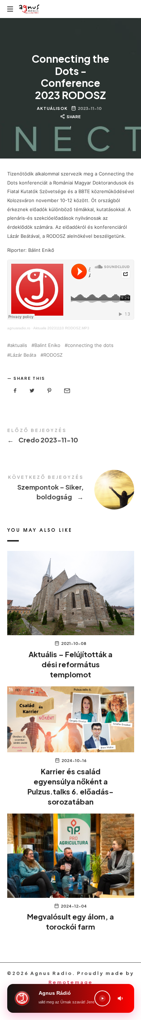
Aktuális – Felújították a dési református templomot (70, 664)
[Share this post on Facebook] (15, 390)
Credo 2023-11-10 (70, 437)
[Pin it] (49, 390)
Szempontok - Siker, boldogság (70, 488)
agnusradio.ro (18, 328)
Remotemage (70, 982)
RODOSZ (53, 355)
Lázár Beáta (23, 355)
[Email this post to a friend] (66, 390)
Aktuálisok (52, 108)
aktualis (18, 345)
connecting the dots (91, 345)
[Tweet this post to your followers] (32, 390)
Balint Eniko (47, 345)
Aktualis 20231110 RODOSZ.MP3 (61, 328)
